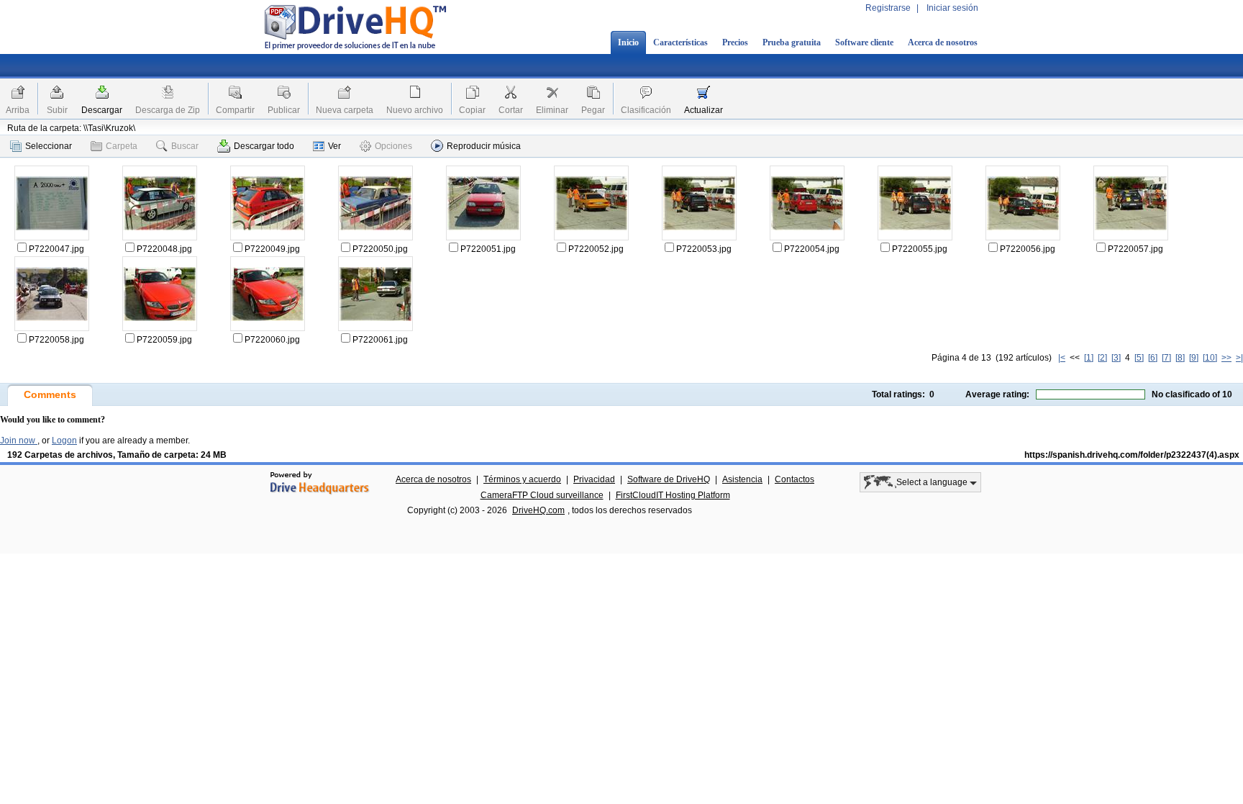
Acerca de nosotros (943, 42)
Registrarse (888, 8)
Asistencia (742, 479)
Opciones (393, 146)
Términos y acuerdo (522, 479)
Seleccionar (48, 146)
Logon (64, 440)
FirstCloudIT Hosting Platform (673, 495)
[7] (1166, 358)
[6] (1152, 358)
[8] (1180, 358)
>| (1239, 358)
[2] (1102, 358)
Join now (18, 440)
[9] (1193, 358)
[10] (1210, 358)
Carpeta (121, 146)
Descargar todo (264, 146)
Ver (334, 146)
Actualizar (703, 110)
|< (1061, 358)
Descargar (101, 110)
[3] (1116, 358)
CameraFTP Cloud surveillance (542, 495)
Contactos (794, 479)
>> (1226, 358)
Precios (735, 42)
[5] (1139, 358)
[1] (1088, 358)
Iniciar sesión (952, 8)
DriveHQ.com (538, 510)
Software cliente (864, 42)
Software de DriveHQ (668, 479)
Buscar (185, 146)
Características (680, 42)
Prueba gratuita (791, 42)
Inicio (628, 42)
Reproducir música (484, 146)
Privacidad (594, 479)
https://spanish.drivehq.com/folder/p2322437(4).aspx (1131, 455)
